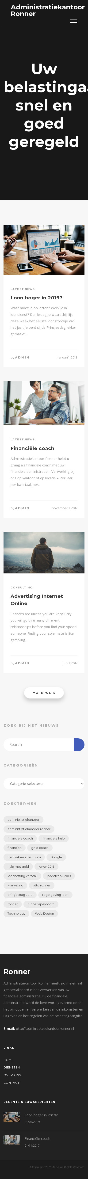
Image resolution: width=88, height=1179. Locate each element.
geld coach (40, 848)
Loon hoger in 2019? (36, 298)
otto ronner (41, 885)
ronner (13, 904)
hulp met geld (18, 866)
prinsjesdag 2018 (20, 895)
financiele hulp (53, 838)
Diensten (12, 1067)
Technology (16, 913)
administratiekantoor (23, 819)
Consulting (22, 587)
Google (56, 857)
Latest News (23, 289)
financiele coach (20, 838)
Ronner (17, 971)
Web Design (44, 913)
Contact (11, 1082)
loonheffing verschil (22, 876)
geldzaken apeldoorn (24, 857)
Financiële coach (32, 448)
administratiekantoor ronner (29, 829)
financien (15, 848)
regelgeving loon (55, 895)
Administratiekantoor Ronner (48, 10)
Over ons (12, 1075)
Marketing (15, 885)
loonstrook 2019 (59, 876)
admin (22, 357)
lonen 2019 (46, 866)
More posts (44, 692)
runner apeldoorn (40, 904)
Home (9, 1060)
